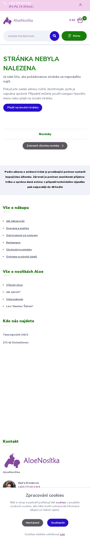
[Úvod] (18, 20)
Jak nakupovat (15, 221)
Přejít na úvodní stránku (22, 107)
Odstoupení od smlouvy (22, 235)
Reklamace (13, 242)
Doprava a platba (17, 228)
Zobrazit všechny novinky (43, 145)
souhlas (61, 502)
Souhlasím (58, 522)
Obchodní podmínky (19, 249)
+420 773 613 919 (20, 3)
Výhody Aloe (14, 285)
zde (62, 534)
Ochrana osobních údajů (21, 256)
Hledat (54, 36)
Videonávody (14, 299)
